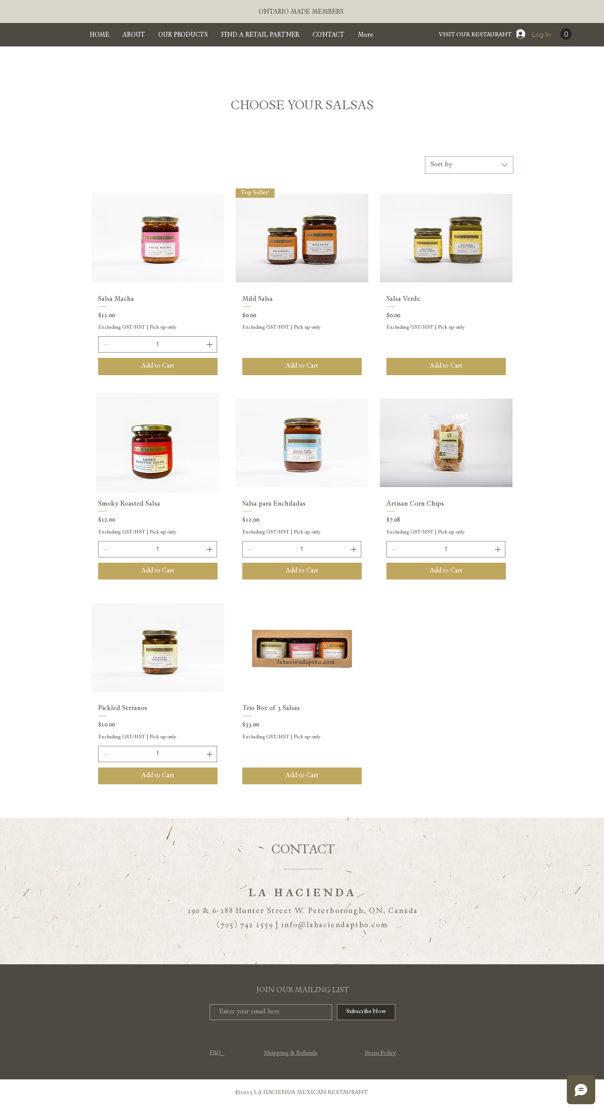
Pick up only (162, 327)
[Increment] (210, 344)
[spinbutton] (158, 344)
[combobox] (469, 165)
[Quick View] (158, 238)
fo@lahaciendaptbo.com (339, 925)
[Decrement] (105, 344)
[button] (566, 34)
